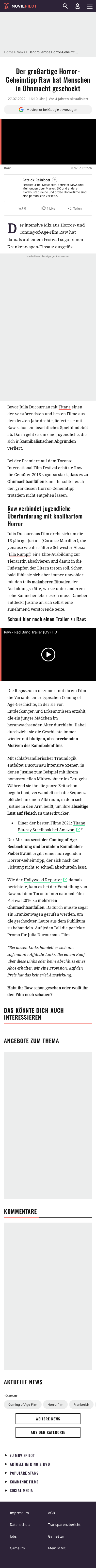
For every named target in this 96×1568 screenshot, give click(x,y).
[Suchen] (65, 6)
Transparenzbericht (64, 1524)
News (21, 52)
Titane (65, 407)
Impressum (19, 1512)
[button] (48, 208)
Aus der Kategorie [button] (48, 1432)
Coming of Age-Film (22, 1404)
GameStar (56, 1536)
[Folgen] (54, 179)
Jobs (13, 1536)
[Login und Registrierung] (77, 6)
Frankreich (81, 1404)
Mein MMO (57, 1548)
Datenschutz (20, 1524)
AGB (51, 1512)
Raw (11, 427)
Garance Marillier (60, 540)
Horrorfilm (55, 1404)
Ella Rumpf (19, 554)
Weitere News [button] (48, 1418)
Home (8, 52)
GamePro (17, 1548)
